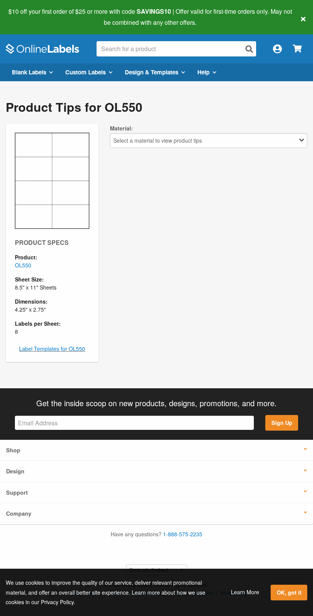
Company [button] (18, 513)
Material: (121, 128)
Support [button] (17, 492)
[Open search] (249, 49)
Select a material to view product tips (157, 140)
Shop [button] (13, 450)
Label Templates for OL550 (52, 348)
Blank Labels (29, 72)
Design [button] (15, 471)
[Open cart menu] (297, 49)
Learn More (245, 592)
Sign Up (281, 422)
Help (203, 72)
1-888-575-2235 (182, 534)
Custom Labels (85, 72)
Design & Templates (151, 72)
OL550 (23, 265)
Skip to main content (27, 17)
